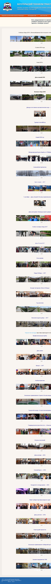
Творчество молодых (31, 332)
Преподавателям (32, 15)
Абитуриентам (43, 15)
